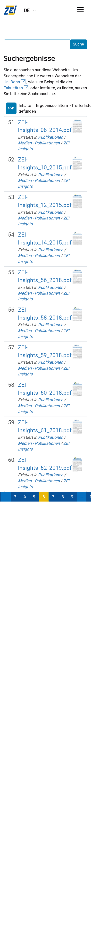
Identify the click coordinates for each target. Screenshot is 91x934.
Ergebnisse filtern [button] (52, 105)
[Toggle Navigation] (80, 10)
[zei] (10, 10)
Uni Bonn (12, 81)
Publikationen (50, 137)
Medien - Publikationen (39, 143)
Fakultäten (13, 87)
